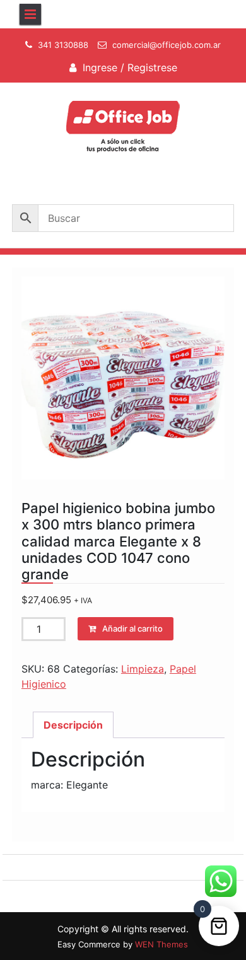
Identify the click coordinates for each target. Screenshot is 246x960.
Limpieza (142, 668)
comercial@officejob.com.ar (166, 45)
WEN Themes (161, 944)
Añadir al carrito (132, 628)
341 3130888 (63, 45)
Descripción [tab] (73, 725)
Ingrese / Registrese (130, 67)
